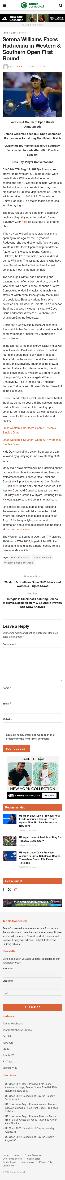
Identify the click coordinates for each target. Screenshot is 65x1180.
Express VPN (10, 1067)
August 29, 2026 (28, 830)
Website (7, 719)
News (16, 1155)
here (24, 222)
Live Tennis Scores (12, 1158)
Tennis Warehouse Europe (17, 1030)
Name (7, 688)
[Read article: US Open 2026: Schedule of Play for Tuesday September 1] (9, 841)
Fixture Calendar (32, 1155)
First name (8, 968)
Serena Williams (42, 557)
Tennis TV (8, 1055)
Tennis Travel (9, 1162)
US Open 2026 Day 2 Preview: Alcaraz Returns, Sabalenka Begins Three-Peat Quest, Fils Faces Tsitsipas (39, 857)
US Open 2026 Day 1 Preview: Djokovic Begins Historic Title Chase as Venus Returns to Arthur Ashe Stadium (31, 1120)
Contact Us (8, 1165)
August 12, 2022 (36, 66)
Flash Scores (33, 1158)
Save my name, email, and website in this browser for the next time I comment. (30, 736)
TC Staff (17, 66)
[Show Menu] (4, 5)
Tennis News (27, 1162)
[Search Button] (60, 5)
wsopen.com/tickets (18, 529)
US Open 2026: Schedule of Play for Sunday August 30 (29, 1138)
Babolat (7, 1036)
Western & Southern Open (18, 562)
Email (7, 703)
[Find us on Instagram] (15, 890)
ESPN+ (6, 1048)
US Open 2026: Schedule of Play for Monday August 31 (29, 1129)
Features (23, 32)
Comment (9, 644)
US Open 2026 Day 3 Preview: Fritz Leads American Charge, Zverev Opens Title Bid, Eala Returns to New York (39, 821)
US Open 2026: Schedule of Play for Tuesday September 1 (40, 839)
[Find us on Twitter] (9, 890)
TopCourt (8, 1042)
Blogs (13, 32)
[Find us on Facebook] (3, 890)
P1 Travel (8, 1061)
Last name (8, 980)
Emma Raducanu (20, 557)
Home (5, 32)
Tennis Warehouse (13, 1023)
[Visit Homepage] (32, 5)
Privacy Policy (46, 1162)
